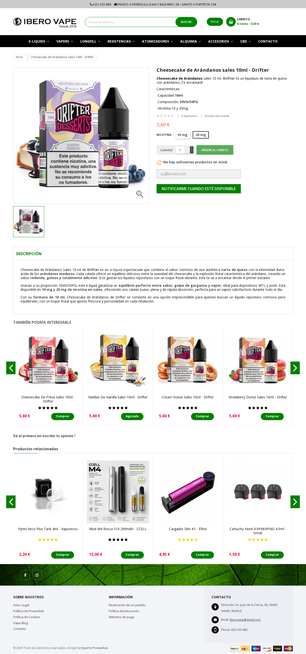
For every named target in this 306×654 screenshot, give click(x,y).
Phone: (225, 630)
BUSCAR (186, 22)
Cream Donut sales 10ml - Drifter (188, 397)
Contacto (19, 629)
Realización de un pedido (127, 605)
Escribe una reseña (217, 116)
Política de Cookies (26, 617)
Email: (225, 620)
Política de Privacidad (28, 611)
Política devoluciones (124, 611)
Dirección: (228, 605)
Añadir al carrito (215, 150)
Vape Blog (20, 623)
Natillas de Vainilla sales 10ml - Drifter (118, 397)
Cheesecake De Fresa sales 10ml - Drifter (48, 399)
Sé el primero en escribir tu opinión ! (44, 436)
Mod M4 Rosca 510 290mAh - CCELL (118, 529)
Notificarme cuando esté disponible (199, 188)
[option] (35, 221)
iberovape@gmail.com (245, 620)
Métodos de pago (121, 617)
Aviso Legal (21, 605)
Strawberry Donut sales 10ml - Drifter (258, 397)
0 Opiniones (189, 116)
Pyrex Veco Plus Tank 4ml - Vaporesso (48, 529)
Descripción (29, 253)
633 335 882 (102, 4)
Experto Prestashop (94, 648)
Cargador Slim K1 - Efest (188, 529)
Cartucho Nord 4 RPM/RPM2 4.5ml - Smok (258, 531)
